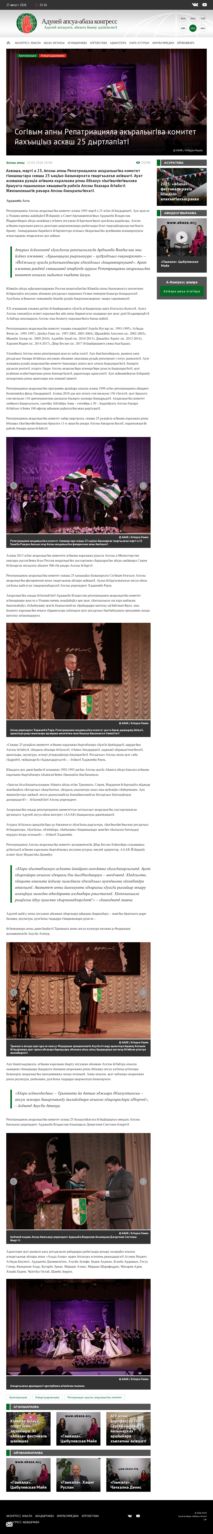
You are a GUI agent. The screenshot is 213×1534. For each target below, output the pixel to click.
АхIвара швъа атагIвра (181, 291)
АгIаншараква (77, 43)
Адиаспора (118, 43)
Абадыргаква (44, 1516)
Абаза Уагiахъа (54, 43)
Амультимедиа (163, 43)
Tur (203, 18)
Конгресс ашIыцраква (23, 1522)
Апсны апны (15, 162)
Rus (183, 18)
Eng (193, 18)
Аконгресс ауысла (28, 43)
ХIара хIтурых (139, 43)
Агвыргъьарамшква (52, 55)
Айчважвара (185, 43)
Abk (183, 28)
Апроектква (98, 43)
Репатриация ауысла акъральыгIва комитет (94, 1397)
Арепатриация (27, 55)
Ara (203, 28)
